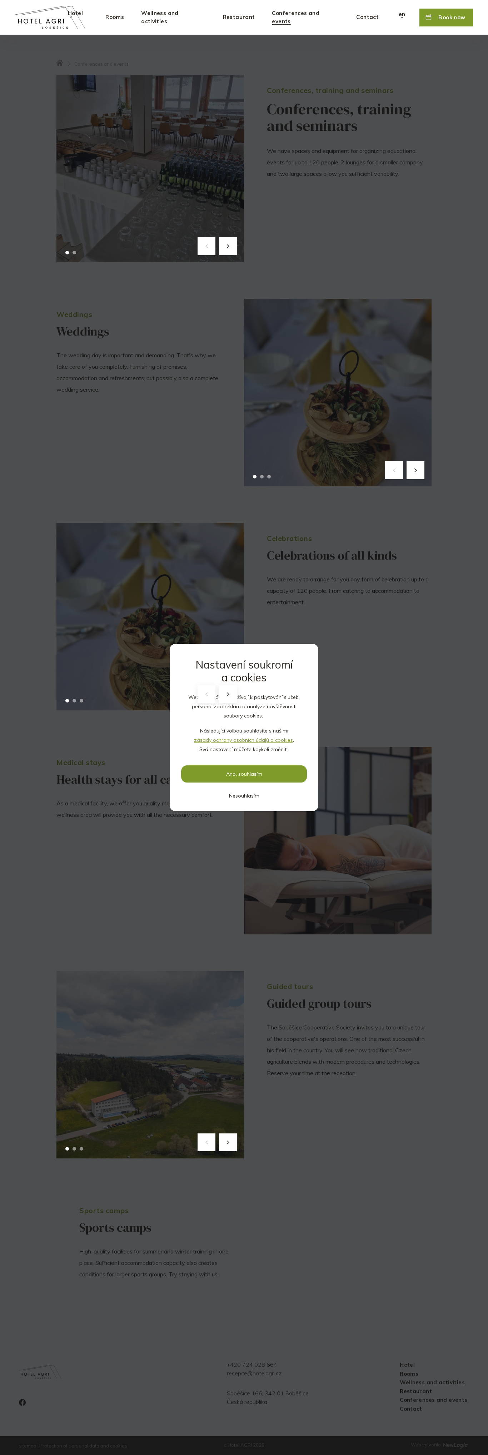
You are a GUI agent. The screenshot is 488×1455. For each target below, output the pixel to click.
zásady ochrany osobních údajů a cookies (243, 740)
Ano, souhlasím (244, 774)
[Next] (228, 246)
